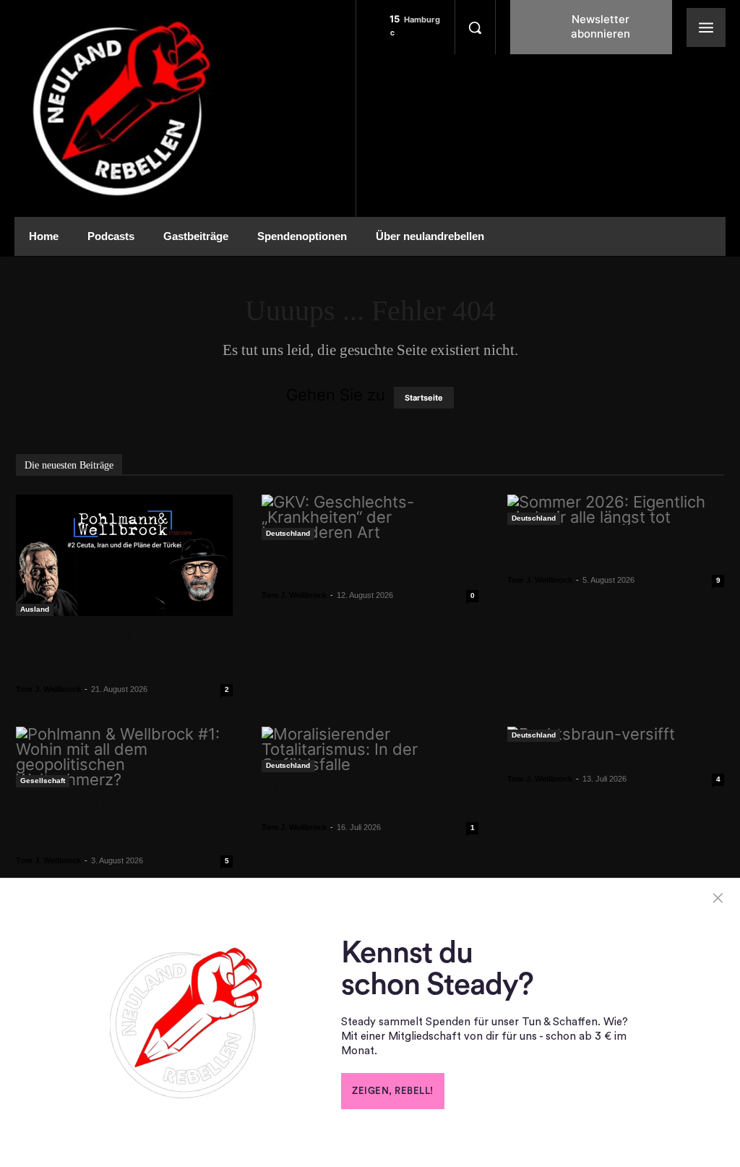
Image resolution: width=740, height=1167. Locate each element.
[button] (474, 27)
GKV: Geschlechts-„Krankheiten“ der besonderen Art (365, 567)
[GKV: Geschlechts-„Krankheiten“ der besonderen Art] (370, 517)
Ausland (34, 609)
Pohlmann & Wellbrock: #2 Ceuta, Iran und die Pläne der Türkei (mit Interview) (122, 652)
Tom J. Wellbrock (48, 689)
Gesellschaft (42, 781)
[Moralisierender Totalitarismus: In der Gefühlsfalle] (370, 749)
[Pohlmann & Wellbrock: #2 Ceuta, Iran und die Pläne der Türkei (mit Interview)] (124, 555)
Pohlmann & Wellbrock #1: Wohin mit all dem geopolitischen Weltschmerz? (123, 823)
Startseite (424, 398)
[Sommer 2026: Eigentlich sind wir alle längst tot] (615, 510)
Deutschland (288, 533)
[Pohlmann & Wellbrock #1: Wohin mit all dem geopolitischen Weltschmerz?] (124, 757)
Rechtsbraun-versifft (570, 760)
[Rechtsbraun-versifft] (615, 734)
